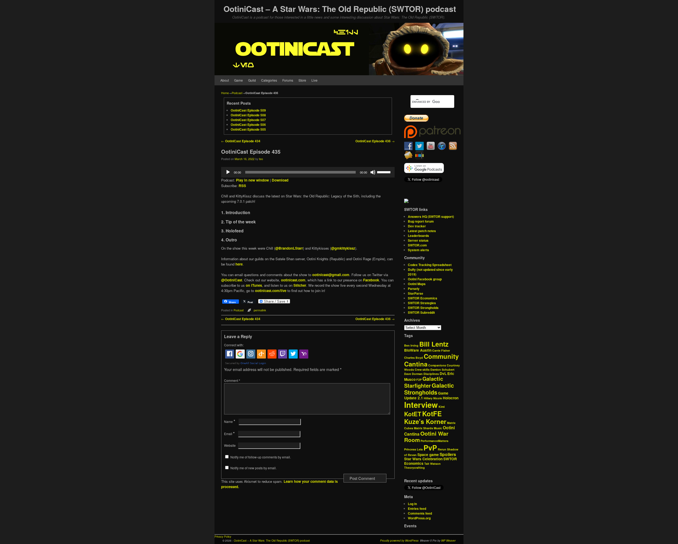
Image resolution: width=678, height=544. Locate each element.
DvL (443, 373)
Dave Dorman (413, 374)
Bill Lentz (433, 344)
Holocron (450, 397)
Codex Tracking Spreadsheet (430, 264)
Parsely (414, 288)
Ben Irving (411, 345)
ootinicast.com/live (270, 290)
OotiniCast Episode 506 (248, 124)
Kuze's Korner (425, 421)
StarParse (415, 293)
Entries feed (417, 508)
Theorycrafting (414, 468)
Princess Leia (413, 449)
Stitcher (299, 285)
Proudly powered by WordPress (399, 540)
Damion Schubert (442, 369)
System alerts (418, 249)
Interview (421, 404)
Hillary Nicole (433, 398)
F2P (419, 380)
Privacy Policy (223, 536)
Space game (428, 454)
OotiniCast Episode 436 (375, 141)
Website (230, 445)
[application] (308, 172)
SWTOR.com (417, 245)
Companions (437, 365)
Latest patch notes (422, 230)
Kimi (442, 407)
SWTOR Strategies (422, 302)
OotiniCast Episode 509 (248, 110)
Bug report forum (421, 221)
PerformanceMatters (434, 441)
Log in (412, 503)
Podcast (237, 93)
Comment (232, 380)
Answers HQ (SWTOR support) (431, 216)
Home (225, 93)
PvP (430, 448)
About (224, 80)
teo (261, 159)
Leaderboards (418, 235)
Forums (287, 80)
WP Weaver (448, 540)
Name (229, 421)
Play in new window (252, 180)
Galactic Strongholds (429, 388)
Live (314, 80)
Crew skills (422, 369)
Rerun (442, 449)
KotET (412, 414)
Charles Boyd (413, 358)
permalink (260, 310)
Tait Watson (432, 464)
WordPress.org (419, 518)
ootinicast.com (293, 279)
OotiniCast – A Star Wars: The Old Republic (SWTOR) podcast (340, 8)
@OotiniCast (231, 279)
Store (302, 80)
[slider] (384, 171)
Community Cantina (431, 360)
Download (280, 180)
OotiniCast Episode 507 (248, 119)
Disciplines (431, 374)
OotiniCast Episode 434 (240, 141)
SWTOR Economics (422, 298)
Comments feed (420, 513)
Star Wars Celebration (423, 458)
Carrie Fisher (441, 350)
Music (438, 428)
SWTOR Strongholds (423, 307)
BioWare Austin (417, 350)
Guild (252, 80)
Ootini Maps (417, 283)
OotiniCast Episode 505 (248, 129)
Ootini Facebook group (425, 279)
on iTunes (254, 285)
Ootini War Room (426, 437)
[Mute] (373, 172)
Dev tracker (417, 226)
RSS (242, 185)
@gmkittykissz (343, 248)
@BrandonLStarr (289, 248)
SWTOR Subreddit (421, 312)
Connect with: (234, 345)
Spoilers (448, 454)
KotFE (432, 413)
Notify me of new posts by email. (253, 468)
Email (229, 433)
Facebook (371, 279)
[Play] (228, 172)
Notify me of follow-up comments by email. (260, 457)
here (239, 264)
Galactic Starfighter (423, 382)
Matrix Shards (423, 428)
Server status (418, 240)
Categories (269, 80)
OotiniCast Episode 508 (248, 115)
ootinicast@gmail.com (330, 274)
